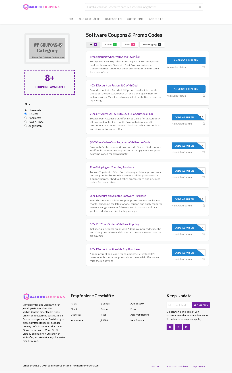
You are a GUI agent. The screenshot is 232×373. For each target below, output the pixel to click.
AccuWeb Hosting (139, 314)
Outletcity (76, 314)
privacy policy (194, 319)
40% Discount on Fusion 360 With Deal (114, 85)
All (93, 44)
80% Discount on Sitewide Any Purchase (115, 249)
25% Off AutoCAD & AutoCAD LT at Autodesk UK (121, 113)
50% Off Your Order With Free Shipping (114, 224)
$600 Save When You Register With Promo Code (120, 142)
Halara (74, 303)
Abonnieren (201, 305)
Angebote (156, 19)
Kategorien (113, 19)
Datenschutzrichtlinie (176, 366)
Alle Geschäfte (89, 19)
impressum (199, 366)
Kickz (103, 314)
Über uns (155, 366)
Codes (110, 44)
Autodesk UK (137, 303)
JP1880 (104, 320)
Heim (70, 19)
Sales (129, 44)
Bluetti (74, 309)
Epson (133, 309)
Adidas (104, 309)
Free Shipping (151, 44)
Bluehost (105, 303)
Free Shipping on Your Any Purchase (112, 167)
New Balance (137, 320)
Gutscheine (135, 19)
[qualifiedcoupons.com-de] (41, 6)
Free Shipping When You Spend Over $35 (115, 56)
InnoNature (77, 320)
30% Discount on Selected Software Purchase (118, 195)
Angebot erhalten (186, 60)
